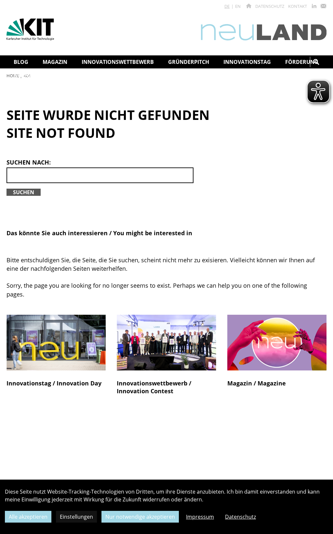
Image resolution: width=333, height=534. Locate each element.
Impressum (200, 516)
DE (227, 6)
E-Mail (323, 6)
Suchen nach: (29, 162)
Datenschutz (269, 6)
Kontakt (297, 6)
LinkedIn (314, 6)
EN (238, 6)
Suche (316, 62)
